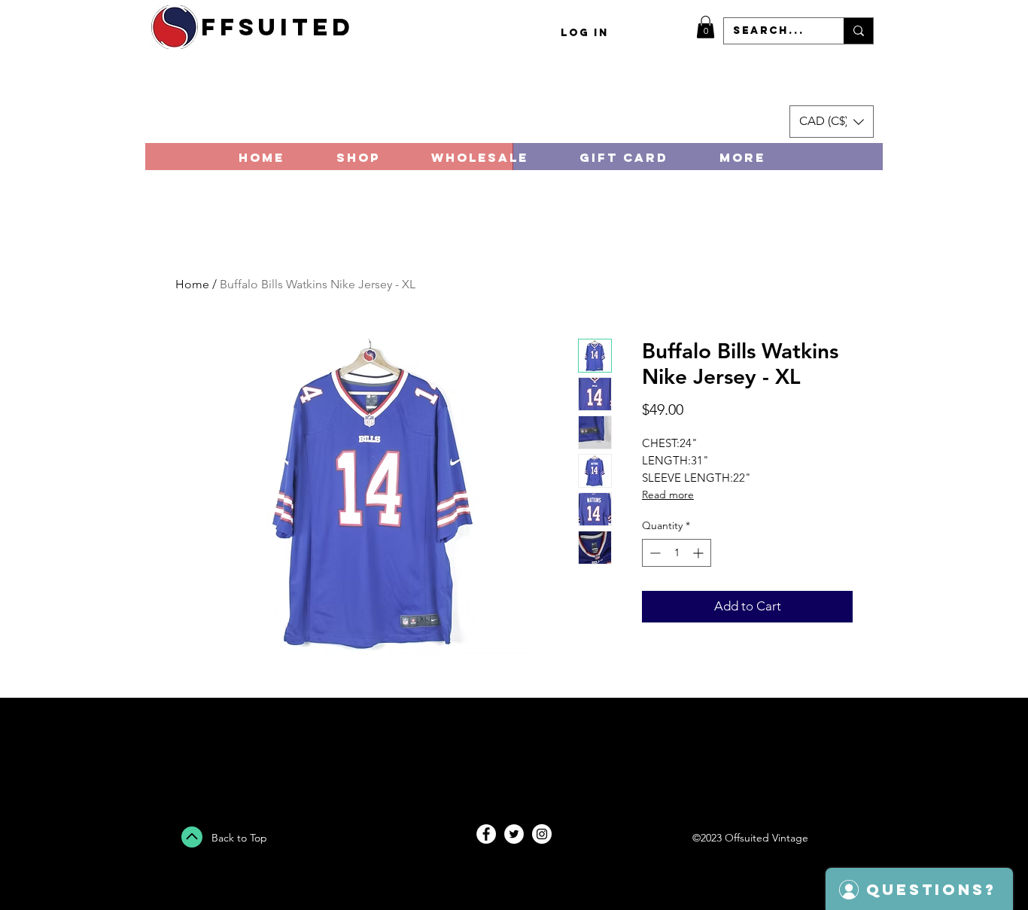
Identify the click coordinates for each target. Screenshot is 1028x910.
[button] (705, 27)
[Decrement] (653, 553)
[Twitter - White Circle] (514, 834)
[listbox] (831, 121)
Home (192, 284)
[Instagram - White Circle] (542, 834)
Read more (668, 494)
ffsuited (277, 27)
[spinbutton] (676, 553)
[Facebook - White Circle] (486, 834)
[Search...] (858, 31)
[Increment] (699, 553)
